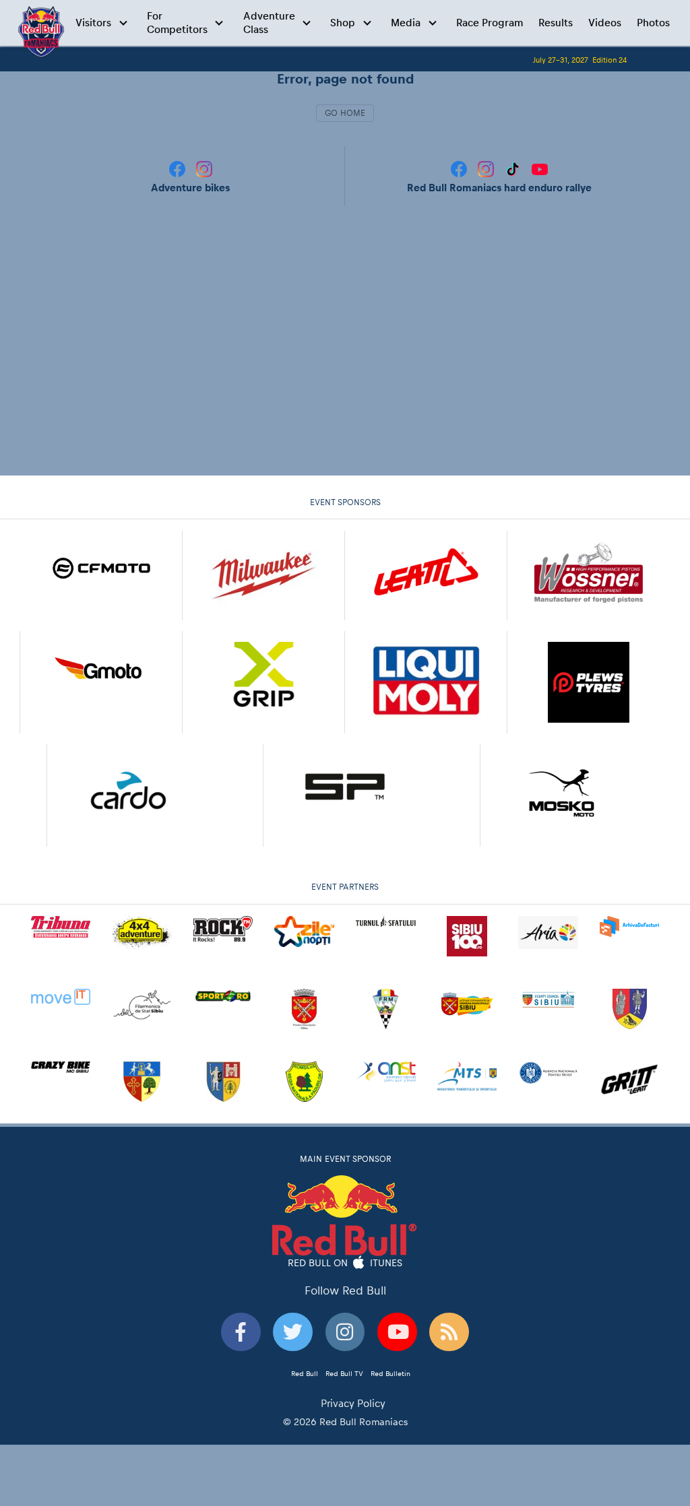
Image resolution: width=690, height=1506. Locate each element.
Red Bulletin (390, 1373)
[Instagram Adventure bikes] (204, 168)
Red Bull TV (344, 1373)
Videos (604, 22)
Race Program (489, 22)
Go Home (345, 113)
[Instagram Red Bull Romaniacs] (487, 168)
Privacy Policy (353, 1403)
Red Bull (304, 1373)
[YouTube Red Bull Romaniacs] (540, 168)
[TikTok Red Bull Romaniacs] (514, 168)
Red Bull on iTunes (345, 1262)
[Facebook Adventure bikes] (178, 168)
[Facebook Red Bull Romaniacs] (460, 168)
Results (555, 22)
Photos (653, 22)
